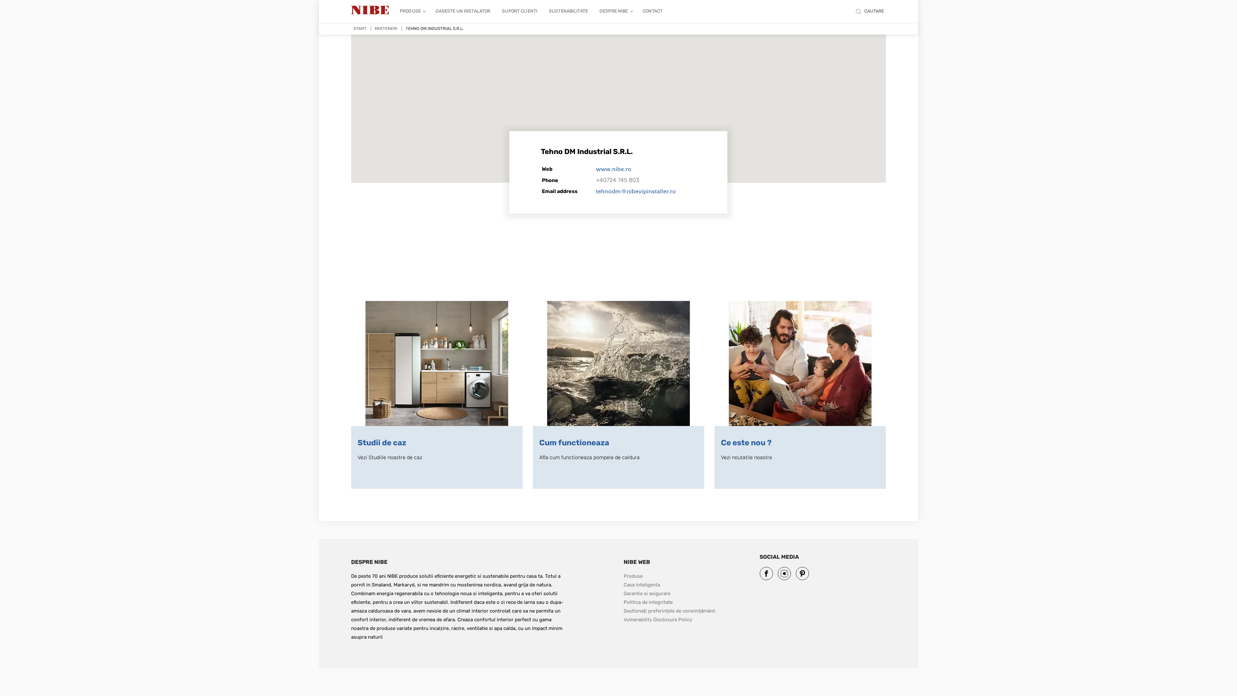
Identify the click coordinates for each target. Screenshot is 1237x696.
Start (360, 28)
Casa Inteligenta (642, 585)
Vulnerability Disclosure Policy (658, 619)
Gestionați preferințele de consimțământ (669, 611)
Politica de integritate (648, 602)
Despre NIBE (613, 11)
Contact (653, 11)
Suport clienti (519, 11)
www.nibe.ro (613, 169)
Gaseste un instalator (463, 11)
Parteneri (386, 28)
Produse (410, 11)
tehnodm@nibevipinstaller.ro (636, 191)
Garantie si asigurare (647, 593)
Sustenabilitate (568, 11)
